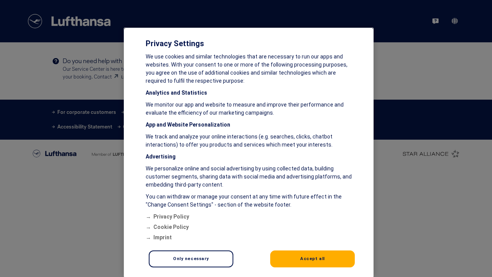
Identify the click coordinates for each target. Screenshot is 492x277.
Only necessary (191, 258)
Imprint (162, 237)
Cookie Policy (171, 227)
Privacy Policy (171, 217)
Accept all (312, 258)
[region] (249, 152)
